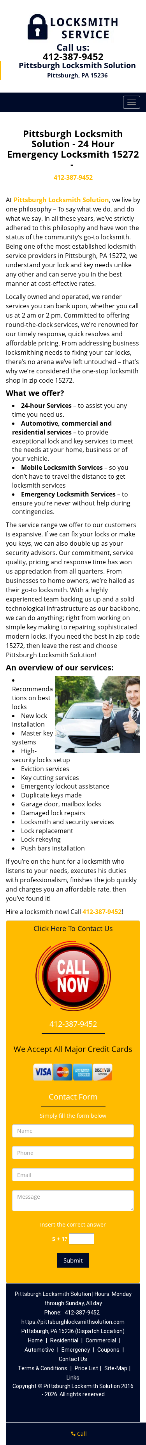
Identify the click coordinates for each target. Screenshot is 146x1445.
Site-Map (115, 1368)
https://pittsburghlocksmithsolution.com (73, 1322)
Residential (64, 1340)
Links (73, 1378)
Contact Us (73, 1359)
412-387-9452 (73, 56)
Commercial (101, 1340)
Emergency (76, 1350)
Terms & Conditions (42, 1368)
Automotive (39, 1350)
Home (35, 1340)
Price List (86, 1368)
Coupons (108, 1350)
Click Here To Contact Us (73, 928)
